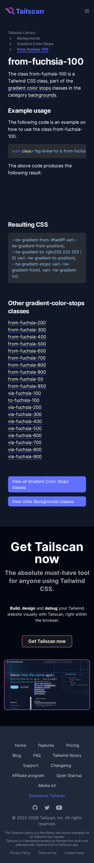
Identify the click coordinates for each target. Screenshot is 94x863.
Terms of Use (47, 853)
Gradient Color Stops (35, 44)
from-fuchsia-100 (32, 49)
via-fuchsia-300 (25, 414)
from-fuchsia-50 (25, 379)
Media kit (47, 785)
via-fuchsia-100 (24, 393)
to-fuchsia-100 (23, 400)
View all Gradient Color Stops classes (40, 484)
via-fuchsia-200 (24, 407)
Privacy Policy (20, 853)
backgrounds (42, 95)
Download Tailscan (47, 795)
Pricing (72, 745)
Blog (17, 755)
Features (46, 745)
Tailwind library (67, 755)
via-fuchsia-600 (25, 435)
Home (20, 745)
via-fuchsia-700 (24, 442)
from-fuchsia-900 (27, 372)
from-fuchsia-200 (27, 322)
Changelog (61, 765)
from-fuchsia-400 (27, 336)
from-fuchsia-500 (27, 343)
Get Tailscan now (47, 641)
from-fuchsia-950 (27, 386)
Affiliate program (28, 775)
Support (31, 765)
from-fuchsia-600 (27, 351)
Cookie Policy (74, 853)
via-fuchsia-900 (25, 456)
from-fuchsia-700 (27, 358)
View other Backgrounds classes (43, 501)
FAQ (37, 755)
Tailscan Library (21, 32)
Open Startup (69, 775)
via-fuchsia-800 (25, 449)
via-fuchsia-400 (25, 421)
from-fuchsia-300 (27, 329)
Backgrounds (28, 38)
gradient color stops (29, 88)
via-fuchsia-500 (25, 428)
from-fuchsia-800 (27, 365)
